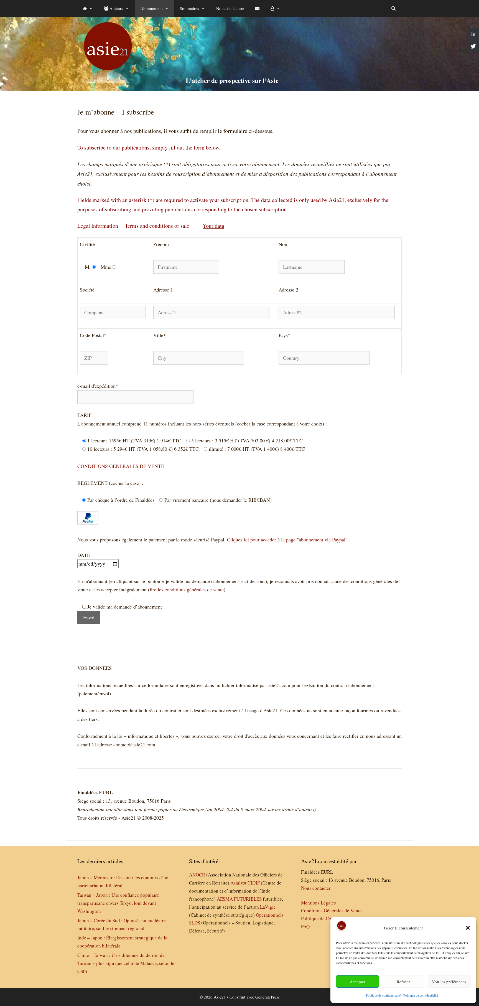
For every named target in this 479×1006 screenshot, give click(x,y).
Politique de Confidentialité (328, 918)
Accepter (357, 981)
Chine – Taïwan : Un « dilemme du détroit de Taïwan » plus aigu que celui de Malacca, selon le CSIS (125, 963)
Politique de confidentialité (383, 995)
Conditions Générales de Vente (331, 910)
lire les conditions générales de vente (187, 589)
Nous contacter (316, 888)
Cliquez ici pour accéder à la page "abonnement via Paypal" (286, 539)
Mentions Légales (318, 902)
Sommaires (189, 8)
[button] (468, 928)
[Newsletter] (257, 8)
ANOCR (197, 874)
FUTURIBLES (248, 899)
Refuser (403, 981)
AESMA (225, 899)
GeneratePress (267, 997)
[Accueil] (87, 8)
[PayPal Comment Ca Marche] (87, 522)
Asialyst (238, 883)
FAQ (305, 926)
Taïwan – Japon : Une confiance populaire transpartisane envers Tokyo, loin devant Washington (118, 903)
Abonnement (151, 8)
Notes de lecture (230, 8)
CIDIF (254, 883)
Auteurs (115, 8)
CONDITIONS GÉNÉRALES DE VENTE (120, 466)
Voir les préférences (449, 981)
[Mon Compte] (275, 8)
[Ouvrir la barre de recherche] (393, 8)
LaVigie (268, 907)
